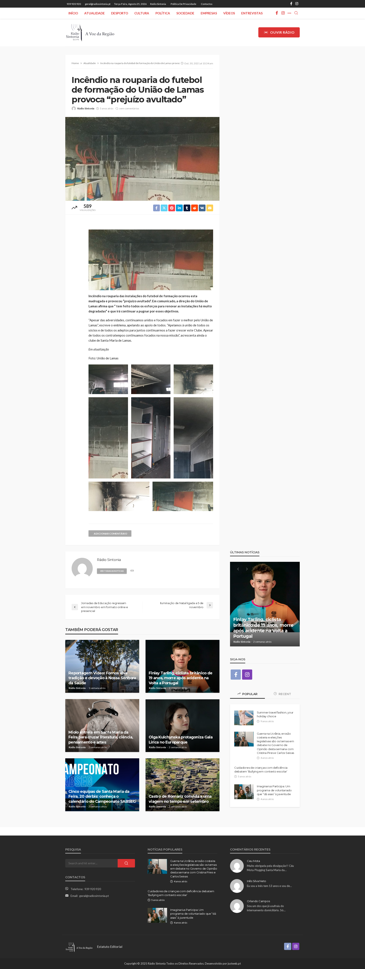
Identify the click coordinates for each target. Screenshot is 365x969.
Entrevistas (252, 13)
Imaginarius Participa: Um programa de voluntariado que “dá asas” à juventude (274, 790)
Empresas (209, 13)
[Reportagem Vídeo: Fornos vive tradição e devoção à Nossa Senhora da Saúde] (102, 666)
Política (162, 13)
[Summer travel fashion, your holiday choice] (243, 718)
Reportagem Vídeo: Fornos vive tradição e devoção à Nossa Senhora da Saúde (102, 678)
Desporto (119, 13)
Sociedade (185, 13)
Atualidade (94, 13)
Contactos (206, 3)
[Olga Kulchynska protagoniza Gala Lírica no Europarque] (182, 725)
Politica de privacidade (183, 3)
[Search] (296, 13)
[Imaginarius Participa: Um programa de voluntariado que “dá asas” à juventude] (244, 791)
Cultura (141, 13)
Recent (284, 694)
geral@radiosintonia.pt (94, 896)
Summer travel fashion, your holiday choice (275, 714)
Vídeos (229, 13)
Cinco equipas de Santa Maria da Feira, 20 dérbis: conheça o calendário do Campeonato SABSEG (102, 796)
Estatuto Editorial (109, 946)
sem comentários (129, 108)
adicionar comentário (110, 533)
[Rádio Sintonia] (90, 32)
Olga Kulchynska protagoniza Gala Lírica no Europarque (180, 739)
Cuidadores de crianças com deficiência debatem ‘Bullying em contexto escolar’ (260, 769)
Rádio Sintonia (158, 3)
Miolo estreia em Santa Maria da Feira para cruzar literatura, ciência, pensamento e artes (100, 737)
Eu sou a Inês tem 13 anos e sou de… (269, 886)
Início (73, 13)
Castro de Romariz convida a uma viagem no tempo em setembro (180, 799)
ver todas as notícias (112, 571)
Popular (249, 694)
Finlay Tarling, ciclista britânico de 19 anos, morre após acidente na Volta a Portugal (180, 678)
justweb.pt (234, 963)
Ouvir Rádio (282, 32)
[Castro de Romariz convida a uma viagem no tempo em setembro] (182, 784)
